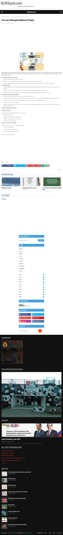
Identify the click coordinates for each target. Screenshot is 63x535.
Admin (4, 23)
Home (3, 16)
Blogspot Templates (27, 532)
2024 (31, 279)
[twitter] (38, 314)
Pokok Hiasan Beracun (12, 518)
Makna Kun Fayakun (12, 485)
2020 (31, 289)
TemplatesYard (13, 532)
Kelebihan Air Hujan (6, 188)
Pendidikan (7, 16)
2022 (31, 284)
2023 (31, 281)
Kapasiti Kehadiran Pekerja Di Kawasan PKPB (17, 524)
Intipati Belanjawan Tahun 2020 (11, 439)
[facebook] (25, 314)
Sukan (20, 271)
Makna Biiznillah (11, 505)
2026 (31, 274)
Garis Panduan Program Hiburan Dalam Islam (51, 188)
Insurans (21, 263)
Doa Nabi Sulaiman (12, 478)
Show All (4, 463)
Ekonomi (21, 258)
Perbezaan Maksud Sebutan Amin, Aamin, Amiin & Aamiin (19, 472)
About (54, 532)
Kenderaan (21, 266)
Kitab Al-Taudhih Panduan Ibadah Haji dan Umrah (13, 458)
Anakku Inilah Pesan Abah (8, 453)
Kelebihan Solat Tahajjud (7, 455)
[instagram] (25, 321)
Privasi (45, 532)
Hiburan (21, 261)
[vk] (38, 321)
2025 (31, 276)
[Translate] (40, 330)
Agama (21, 248)
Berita (20, 253)
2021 (31, 286)
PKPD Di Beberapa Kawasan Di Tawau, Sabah (17, 498)
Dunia (20, 256)
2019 (31, 291)
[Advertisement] (31, 37)
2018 (31, 294)
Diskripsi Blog (40, 532)
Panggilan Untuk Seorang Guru (29, 188)
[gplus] (25, 318)
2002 (31, 296)
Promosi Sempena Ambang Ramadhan (11, 460)
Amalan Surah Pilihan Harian (14, 511)
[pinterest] (38, 318)
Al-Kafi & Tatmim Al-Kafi (7, 450)
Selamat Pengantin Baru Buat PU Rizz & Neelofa (18, 491)
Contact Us (59, 532)
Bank (20, 251)
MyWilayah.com (31, 12)
